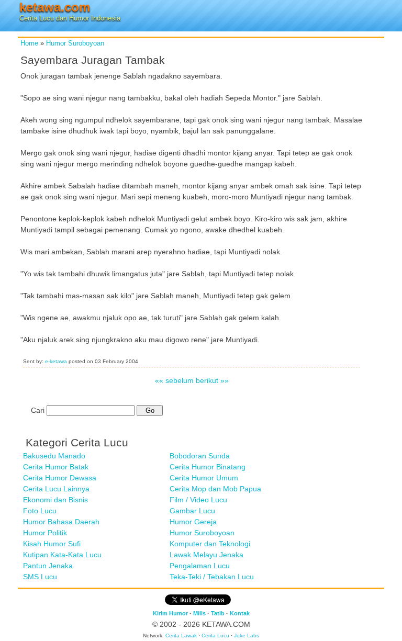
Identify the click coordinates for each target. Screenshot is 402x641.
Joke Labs (246, 635)
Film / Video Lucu (198, 500)
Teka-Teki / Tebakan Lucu (212, 576)
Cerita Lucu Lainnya (56, 489)
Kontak (240, 613)
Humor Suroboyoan (75, 43)
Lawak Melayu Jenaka (206, 554)
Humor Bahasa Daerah (61, 522)
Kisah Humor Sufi (52, 543)
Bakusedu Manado (54, 456)
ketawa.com (54, 7)
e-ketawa (56, 361)
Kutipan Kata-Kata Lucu (62, 554)
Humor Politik (45, 532)
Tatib (218, 613)
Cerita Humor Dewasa (59, 478)
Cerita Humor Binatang (207, 467)
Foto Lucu (40, 511)
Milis (199, 613)
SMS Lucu (40, 576)
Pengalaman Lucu (200, 565)
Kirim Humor (170, 613)
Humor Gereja (193, 522)
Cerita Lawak (181, 635)
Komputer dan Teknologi (210, 543)
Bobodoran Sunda (200, 456)
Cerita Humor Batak (55, 467)
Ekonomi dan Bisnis (55, 500)
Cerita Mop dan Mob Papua (215, 489)
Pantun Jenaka (48, 565)
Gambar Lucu (192, 511)
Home (29, 43)
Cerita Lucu (215, 635)
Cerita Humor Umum (204, 478)
